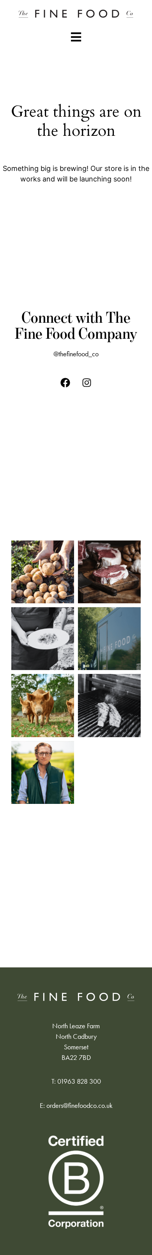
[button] (76, 36)
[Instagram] (87, 383)
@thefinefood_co (76, 354)
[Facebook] (65, 383)
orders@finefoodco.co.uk (79, 1105)
